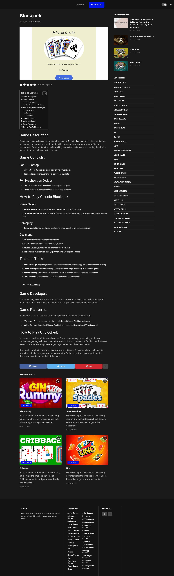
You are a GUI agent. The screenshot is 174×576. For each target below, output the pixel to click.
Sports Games (120, 209)
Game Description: (29, 97)
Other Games (119, 164)
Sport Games (119, 205)
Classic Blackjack (76, 141)
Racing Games (120, 178)
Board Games (119, 96)
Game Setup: (30, 110)
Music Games (119, 155)
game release (120, 119)
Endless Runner (121, 110)
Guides (117, 137)
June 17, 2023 (135, 30)
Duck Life (97, 5)
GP (115, 132)
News (116, 160)
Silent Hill (118, 200)
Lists (116, 146)
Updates (117, 232)
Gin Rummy (25, 411)
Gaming (117, 123)
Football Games (121, 114)
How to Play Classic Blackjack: (34, 108)
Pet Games (118, 169)
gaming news (119, 128)
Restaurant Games (122, 182)
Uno (68, 468)
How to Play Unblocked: (31, 127)
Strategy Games (121, 214)
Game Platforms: (29, 124)
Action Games (120, 83)
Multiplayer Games (122, 150)
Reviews (117, 187)
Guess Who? (135, 62)
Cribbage (24, 468)
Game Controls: (28, 100)
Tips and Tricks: (28, 118)
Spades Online (73, 411)
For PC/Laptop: (31, 102)
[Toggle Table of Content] (43, 93)
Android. (94, 325)
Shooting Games (121, 196)
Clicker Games (120, 105)
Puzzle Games (120, 173)
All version (79, 5)
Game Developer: (29, 121)
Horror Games (120, 141)
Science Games (120, 191)
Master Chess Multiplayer (142, 36)
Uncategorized (120, 227)
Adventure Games (122, 87)
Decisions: (29, 115)
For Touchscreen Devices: (35, 105)
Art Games (118, 92)
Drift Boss (134, 49)
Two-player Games (122, 218)
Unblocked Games (122, 223)
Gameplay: (29, 113)
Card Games (35, 22)
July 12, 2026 (24, 22)
